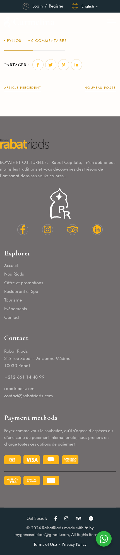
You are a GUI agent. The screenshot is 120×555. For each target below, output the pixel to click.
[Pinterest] (63, 64)
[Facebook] (38, 64)
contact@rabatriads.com (28, 395)
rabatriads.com (19, 388)
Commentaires (49, 40)
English (87, 6)
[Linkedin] (76, 64)
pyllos (14, 40)
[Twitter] (50, 64)
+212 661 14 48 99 (24, 377)
